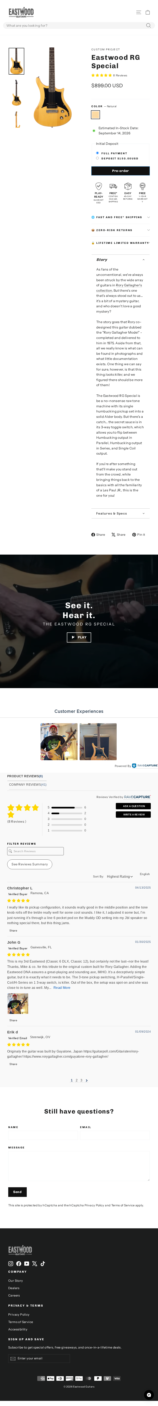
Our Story (15, 1281)
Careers (14, 1295)
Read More (62, 987)
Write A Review (134, 814)
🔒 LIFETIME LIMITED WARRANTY (120, 242)
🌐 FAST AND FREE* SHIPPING (116, 217)
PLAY (82, 637)
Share (13, 930)
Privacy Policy (94, 1205)
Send (17, 1192)
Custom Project (105, 49)
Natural (95, 115)
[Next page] (86, 1080)
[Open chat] (149, 1395)
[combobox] (79, 25)
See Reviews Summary (30, 864)
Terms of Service (123, 1205)
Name (13, 1127)
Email (85, 1127)
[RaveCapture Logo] (145, 766)
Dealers (14, 1288)
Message (16, 1147)
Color (103, 106)
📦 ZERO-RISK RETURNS (111, 230)
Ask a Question (134, 806)
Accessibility (17, 1329)
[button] (120, 260)
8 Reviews (120, 75)
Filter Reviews (21, 843)
